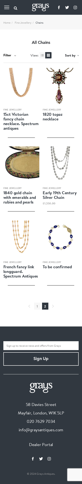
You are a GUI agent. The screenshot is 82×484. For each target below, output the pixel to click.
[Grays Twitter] (67, 7)
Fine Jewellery (23, 22)
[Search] (15, 7)
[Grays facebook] (58, 7)
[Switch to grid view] (48, 55)
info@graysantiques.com (41, 430)
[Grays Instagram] (75, 7)
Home (7, 22)
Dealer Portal (41, 444)
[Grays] (41, 387)
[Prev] (29, 306)
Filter (7, 55)
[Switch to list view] (43, 55)
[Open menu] (6, 7)
